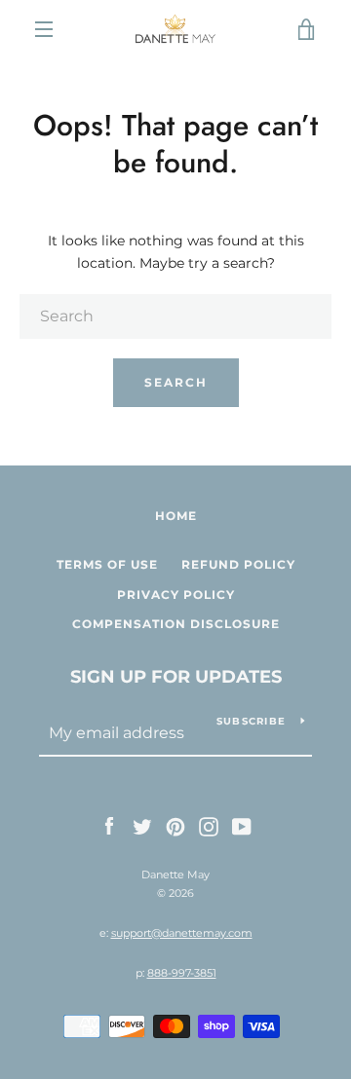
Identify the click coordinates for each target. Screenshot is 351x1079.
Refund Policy (238, 564)
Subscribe (251, 721)
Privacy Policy (176, 594)
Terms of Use (107, 564)
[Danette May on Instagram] (208, 826)
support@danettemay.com (182, 933)
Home (176, 515)
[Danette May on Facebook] (109, 826)
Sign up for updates (176, 677)
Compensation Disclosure (176, 623)
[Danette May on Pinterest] (175, 826)
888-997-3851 (181, 973)
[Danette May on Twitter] (142, 826)
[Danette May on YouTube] (242, 826)
